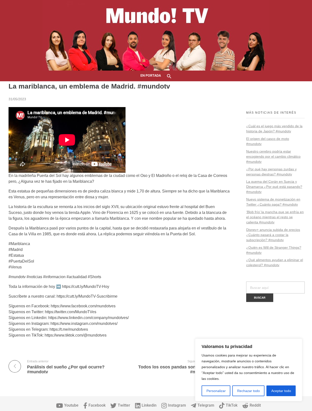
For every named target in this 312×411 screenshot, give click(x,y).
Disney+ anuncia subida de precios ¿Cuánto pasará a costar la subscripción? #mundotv (273, 235)
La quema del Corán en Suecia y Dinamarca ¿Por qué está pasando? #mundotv (274, 187)
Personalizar (216, 391)
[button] (169, 76)
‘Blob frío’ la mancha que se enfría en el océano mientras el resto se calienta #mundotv (275, 217)
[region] (248, 369)
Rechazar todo (248, 391)
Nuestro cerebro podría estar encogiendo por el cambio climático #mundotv (273, 156)
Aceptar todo (281, 391)
